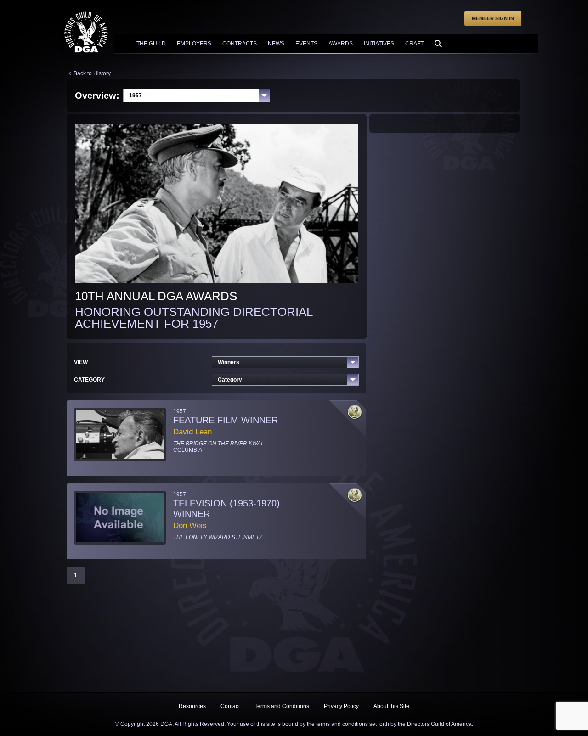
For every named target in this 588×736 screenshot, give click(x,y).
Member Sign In (493, 18)
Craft (414, 43)
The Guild (151, 43)
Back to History (92, 73)
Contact (230, 706)
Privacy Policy (341, 706)
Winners (228, 362)
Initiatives (379, 43)
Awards (340, 43)
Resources (192, 706)
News (276, 43)
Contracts (239, 43)
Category (230, 379)
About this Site (391, 706)
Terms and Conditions (281, 706)
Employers (194, 43)
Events (306, 43)
